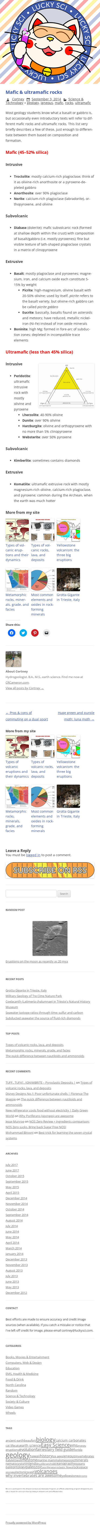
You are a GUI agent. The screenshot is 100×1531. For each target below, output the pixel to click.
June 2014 (12, 1231)
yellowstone (70, 1476)
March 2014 (14, 1248)
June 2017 (12, 1170)
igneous (47, 103)
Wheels (11, 1413)
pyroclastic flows (62, 1467)
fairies (41, 1449)
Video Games (15, 1407)
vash (31, 1472)
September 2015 (17, 1181)
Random (11, 1390)
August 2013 (14, 1270)
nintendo (30, 1463)
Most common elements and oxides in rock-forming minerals (42, 604)
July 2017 (12, 1165)
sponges (11, 1472)
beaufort (30, 1440)
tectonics (22, 1472)
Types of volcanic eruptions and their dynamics (17, 552)
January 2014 (14, 1254)
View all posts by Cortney (25, 688)
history (46, 1455)
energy (82, 1445)
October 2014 (15, 1209)
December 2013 (16, 1259)
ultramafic (83, 103)
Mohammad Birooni (19, 1132)
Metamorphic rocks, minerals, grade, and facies (17, 602)
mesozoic (67, 1460)
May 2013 (12, 1287)
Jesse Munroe (15, 1121)
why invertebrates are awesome (34, 1475)
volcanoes (46, 1471)
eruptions (12, 1450)
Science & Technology (20, 1396)
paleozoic (34, 1466)
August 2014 (14, 1220)
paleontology (16, 1467)
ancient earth (15, 1440)
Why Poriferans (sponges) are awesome (46, 1116)
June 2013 (12, 1281)
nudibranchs (45, 1463)
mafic (59, 103)
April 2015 (12, 1192)
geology (33, 103)
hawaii (35, 1456)
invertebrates (84, 1456)
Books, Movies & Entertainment (27, 1357)
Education (13, 1368)
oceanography (64, 1463)
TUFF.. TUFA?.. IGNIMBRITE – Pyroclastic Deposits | (40, 1082)
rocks (69, 103)
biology (46, 1439)
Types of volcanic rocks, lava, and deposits (41, 552)
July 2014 (12, 1226)
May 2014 (12, 1237)
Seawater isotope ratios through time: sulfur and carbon (44, 1012)
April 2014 (12, 1243)
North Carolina (16, 1385)
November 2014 (17, 1204)
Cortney (18, 99)
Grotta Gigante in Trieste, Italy (68, 597)
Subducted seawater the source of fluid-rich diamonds (43, 1018)
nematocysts (14, 1464)
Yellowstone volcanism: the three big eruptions (68, 552)
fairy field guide (60, 1449)
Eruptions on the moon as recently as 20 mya (37, 961)
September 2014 (17, 1215)
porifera (47, 1467)
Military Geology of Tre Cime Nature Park (34, 996)
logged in (33, 855)
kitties (15, 1460)
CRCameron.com (17, 682)
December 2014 (16, 1198)
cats (17, 1445)
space (84, 1467)
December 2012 (16, 1293)
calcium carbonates (71, 1440)
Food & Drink (15, 1379)
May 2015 (12, 1187)
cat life (10, 1445)
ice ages (57, 1456)
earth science (30, 1445)
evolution (27, 1449)
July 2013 (12, 1276)
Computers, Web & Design (24, 1363)
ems (74, 1445)
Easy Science (55, 1444)
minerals (81, 1460)
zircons (82, 1475)
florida (77, 1450)
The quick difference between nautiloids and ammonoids (45, 1056)
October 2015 (15, 1176)
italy (8, 1460)
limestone (28, 1459)
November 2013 (17, 1265)
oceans (80, 1464)
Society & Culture (17, 1401)
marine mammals (49, 1460)
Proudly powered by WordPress (26, 1523)
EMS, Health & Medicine (22, 1374)
